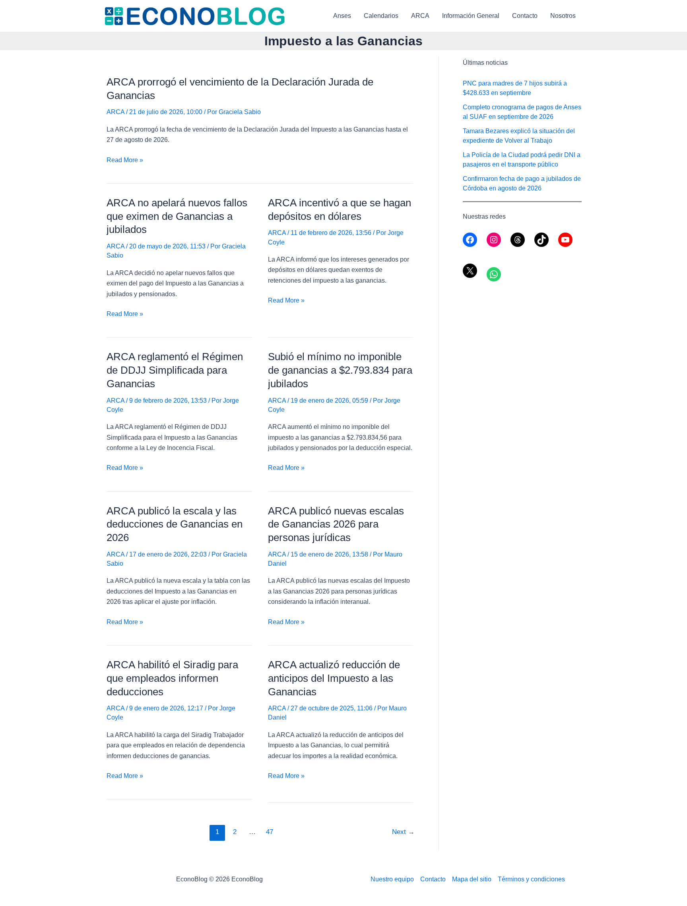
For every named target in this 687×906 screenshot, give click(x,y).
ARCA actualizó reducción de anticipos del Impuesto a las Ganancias (334, 678)
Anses (342, 15)
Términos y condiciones (531, 879)
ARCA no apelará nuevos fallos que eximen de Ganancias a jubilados (177, 216)
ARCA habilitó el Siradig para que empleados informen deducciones (172, 678)
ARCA (420, 15)
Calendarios (381, 15)
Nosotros (563, 15)
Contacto (525, 15)
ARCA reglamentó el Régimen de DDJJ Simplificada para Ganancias (175, 370)
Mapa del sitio (471, 879)
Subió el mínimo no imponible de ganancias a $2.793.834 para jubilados (340, 370)
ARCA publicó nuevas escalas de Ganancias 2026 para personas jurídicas (336, 524)
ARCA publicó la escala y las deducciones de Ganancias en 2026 (175, 524)
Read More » (125, 160)
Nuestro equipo (392, 879)
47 (269, 832)
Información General (470, 15)
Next (403, 832)
